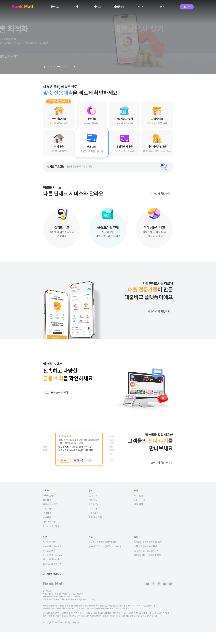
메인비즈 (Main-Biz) (52, 559)
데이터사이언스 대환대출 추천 (147, 555)
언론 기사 (93, 500)
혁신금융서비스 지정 (52, 546)
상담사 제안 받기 (57, 56)
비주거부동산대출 (51, 526)
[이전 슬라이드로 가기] (44, 67)
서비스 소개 (139, 500)
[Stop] (69, 67)
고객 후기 (93, 495)
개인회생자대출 (50, 521)
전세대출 (47, 513)
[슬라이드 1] (48, 66)
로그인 (187, 6)
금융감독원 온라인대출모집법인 (103, 542)
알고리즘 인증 (49, 542)
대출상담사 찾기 (50, 504)
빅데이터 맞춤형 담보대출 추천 (148, 542)
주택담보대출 (49, 495)
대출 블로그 (94, 508)
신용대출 (47, 517)
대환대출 (47, 500)
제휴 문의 (138, 504)
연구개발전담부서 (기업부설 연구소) (105, 546)
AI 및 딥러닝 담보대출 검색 (146, 550)
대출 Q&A (93, 513)
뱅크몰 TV (93, 504)
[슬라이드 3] (54, 66)
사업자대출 (48, 508)
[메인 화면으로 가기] (22, 6)
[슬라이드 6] (65, 66)
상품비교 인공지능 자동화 (145, 546)
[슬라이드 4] (58, 66)
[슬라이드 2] (51, 66)
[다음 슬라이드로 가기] (74, 67)
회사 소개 (138, 495)
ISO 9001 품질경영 (52, 563)
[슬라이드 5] (62, 66)
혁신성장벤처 (49, 550)
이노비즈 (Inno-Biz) (52, 555)
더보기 (60, 454)
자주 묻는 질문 (95, 517)
